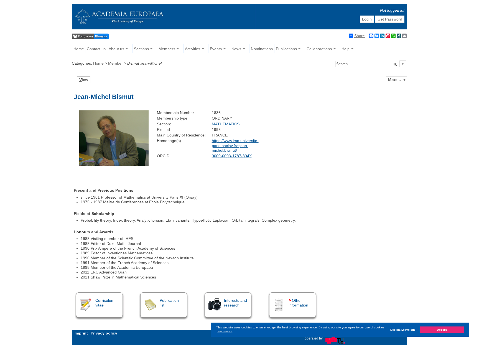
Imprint (81, 333)
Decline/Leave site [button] (403, 329)
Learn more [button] (224, 331)
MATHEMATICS (226, 124)
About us (116, 49)
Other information (298, 302)
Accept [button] (442, 329)
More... (394, 79)
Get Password (390, 19)
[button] (395, 64)
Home (78, 49)
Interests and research (235, 302)
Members (167, 49)
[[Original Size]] (114, 164)
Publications (286, 49)
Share (359, 36)
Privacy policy (104, 333)
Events (216, 49)
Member (115, 63)
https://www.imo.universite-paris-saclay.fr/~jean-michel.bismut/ (235, 145)
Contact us (96, 49)
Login (367, 19)
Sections (141, 49)
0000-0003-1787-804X (232, 156)
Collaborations (319, 49)
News (236, 49)
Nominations (262, 49)
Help (346, 49)
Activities (192, 49)
